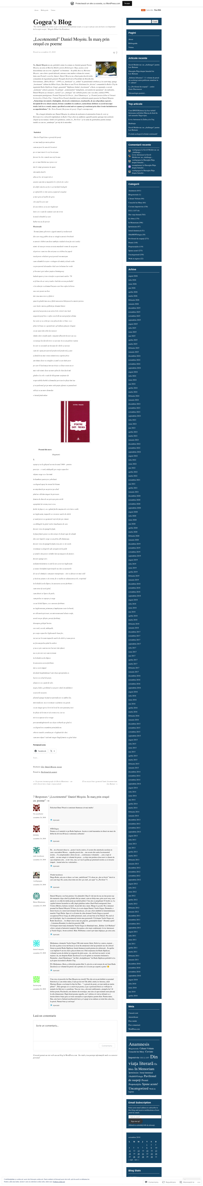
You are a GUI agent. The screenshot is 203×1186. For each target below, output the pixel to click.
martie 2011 (132, 951)
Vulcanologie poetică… (137, 93)
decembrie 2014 (134, 771)
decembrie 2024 (134, 356)
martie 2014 (132, 807)
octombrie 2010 (134, 971)
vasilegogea (37, 881)
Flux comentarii (134, 1025)
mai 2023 (131, 428)
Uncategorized (133, 254)
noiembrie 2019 (134, 548)
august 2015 (133, 739)
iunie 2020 (132, 520)
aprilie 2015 (133, 755)
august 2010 (133, 979)
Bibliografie (44, 10)
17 (156, 1150)
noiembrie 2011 (134, 919)
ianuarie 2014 (133, 815)
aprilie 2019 (133, 572)
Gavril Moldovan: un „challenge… (142, 155)
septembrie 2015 (134, 735)
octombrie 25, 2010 (39, 906)
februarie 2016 (133, 715)
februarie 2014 (133, 811)
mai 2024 (131, 384)
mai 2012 (131, 895)
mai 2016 (131, 703)
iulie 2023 (132, 420)
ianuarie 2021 (133, 492)
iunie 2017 (132, 651)
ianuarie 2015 (133, 767)
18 (130, 1153)
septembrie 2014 (134, 783)
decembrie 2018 (134, 584)
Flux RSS (157, 10)
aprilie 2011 (133, 947)
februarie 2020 (133, 536)
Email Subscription (139, 1102)
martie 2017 (132, 663)
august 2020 (133, 512)
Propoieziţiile (133, 246)
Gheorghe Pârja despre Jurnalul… (143, 161)
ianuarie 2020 (133, 540)
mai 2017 (131, 655)
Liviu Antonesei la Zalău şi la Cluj (141, 119)
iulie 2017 (132, 647)
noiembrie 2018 (134, 588)
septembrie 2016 (134, 687)
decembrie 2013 (134, 819)
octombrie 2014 (134, 779)
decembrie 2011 (134, 915)
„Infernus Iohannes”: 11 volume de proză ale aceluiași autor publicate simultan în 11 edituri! (143, 80)
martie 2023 (132, 436)
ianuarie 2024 (133, 400)
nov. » (137, 1159)
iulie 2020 (132, 516)
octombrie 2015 (134, 731)
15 (147, 1150)
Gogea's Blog (52, 22)
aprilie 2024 (133, 388)
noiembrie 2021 (134, 480)
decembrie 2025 (134, 308)
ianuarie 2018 (133, 628)
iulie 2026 (132, 280)
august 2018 (133, 600)
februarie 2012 (133, 907)
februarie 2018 (133, 624)
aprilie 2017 (133, 659)
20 (139, 1153)
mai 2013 (131, 847)
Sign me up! (135, 1121)
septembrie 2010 (134, 975)
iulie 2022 (132, 460)
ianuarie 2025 (133, 352)
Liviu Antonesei (138, 154)
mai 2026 (131, 288)
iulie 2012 (132, 887)
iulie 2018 (132, 604)
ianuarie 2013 (133, 863)
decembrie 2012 (134, 867)
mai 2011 (131, 943)
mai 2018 (131, 612)
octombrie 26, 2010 (39, 989)
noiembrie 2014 (134, 775)
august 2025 (133, 324)
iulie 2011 (132, 935)
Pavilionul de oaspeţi (49, 772)
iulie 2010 (132, 983)
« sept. (130, 1159)
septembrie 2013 (134, 831)
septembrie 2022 (134, 452)
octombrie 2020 (134, 504)
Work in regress (134, 258)
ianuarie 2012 (133, 911)
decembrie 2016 (134, 675)
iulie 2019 (132, 564)
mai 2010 (131, 991)
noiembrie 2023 (134, 408)
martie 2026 (132, 296)
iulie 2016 (132, 695)
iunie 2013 (132, 843)
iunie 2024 (132, 380)
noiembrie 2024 (134, 360)
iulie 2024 (132, 376)
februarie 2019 (133, 576)
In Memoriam (133, 222)
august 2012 (133, 883)
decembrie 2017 (134, 632)
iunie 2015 (132, 747)
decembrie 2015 (134, 723)
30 (152, 1157)
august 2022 (133, 456)
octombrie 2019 (134, 552)
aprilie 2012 (133, 899)
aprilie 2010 (133, 995)
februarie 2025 (133, 348)
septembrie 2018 (134, 596)
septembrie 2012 (134, 879)
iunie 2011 (132, 939)
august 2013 (133, 835)
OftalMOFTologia (135, 234)
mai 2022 (131, 468)
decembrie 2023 (134, 404)
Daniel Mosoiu (50, 766)
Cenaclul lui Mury (135, 202)
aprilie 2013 (133, 851)
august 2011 (133, 931)
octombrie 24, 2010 (39, 817)
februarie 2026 (133, 300)
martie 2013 (132, 855)
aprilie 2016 (133, 707)
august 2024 (133, 372)
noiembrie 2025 (134, 312)
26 (134, 1157)
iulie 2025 (132, 328)
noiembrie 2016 (134, 679)
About (36, 10)
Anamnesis (132, 190)
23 (152, 1153)
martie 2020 (132, 532)
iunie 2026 (132, 284)
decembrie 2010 (134, 963)
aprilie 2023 (133, 432)
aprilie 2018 (133, 616)
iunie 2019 (132, 568)
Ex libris (131, 218)
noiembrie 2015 (134, 727)
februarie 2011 (133, 955)
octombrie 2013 (134, 827)
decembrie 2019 (134, 544)
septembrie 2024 (134, 368)
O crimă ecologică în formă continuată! (142, 134)
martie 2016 (132, 711)
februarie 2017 (133, 667)
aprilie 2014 (133, 803)
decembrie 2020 (134, 496)
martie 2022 (132, 476)
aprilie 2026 (133, 292)
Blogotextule (133, 194)
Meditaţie (132, 123)
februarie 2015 (133, 763)
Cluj (42, 766)
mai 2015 (131, 751)
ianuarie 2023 (133, 440)
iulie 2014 (132, 791)
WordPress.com (134, 1029)
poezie (59, 766)
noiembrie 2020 (134, 500)
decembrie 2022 (134, 444)
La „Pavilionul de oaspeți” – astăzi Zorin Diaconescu (141, 87)
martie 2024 (132, 392)
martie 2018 (132, 620)
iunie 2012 (132, 891)
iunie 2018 (132, 608)
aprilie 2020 (133, 528)
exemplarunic (137, 165)
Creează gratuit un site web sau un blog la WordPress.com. (55, 1055)
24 (156, 1153)
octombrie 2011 (134, 923)
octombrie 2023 (134, 412)
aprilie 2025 (133, 340)
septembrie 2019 (134, 556)
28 (143, 1157)
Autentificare (133, 1017)
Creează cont (133, 1013)
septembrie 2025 (134, 320)
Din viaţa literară (134, 214)
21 (143, 1153)
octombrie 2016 (134, 683)
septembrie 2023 (134, 416)
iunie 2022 (132, 464)
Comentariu (107, 1046)
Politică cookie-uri (59, 1181)
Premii (130, 242)
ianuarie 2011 (133, 959)
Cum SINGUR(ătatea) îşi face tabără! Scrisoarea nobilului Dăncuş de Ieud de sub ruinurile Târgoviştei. (143, 113)
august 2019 (133, 560)
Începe (127, 3)
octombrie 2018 (134, 592)
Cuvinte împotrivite (135, 206)
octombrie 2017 (134, 639)
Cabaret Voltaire (134, 198)
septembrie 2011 (134, 927)
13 (139, 1150)
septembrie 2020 (134, 508)
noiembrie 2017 (134, 636)
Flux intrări (132, 1021)
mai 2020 (131, 524)
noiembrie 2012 (134, 871)
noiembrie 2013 (134, 823)
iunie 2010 (132, 987)
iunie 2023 (132, 424)
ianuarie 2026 (133, 304)
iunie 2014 (132, 795)
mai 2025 (131, 336)
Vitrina (53, 10)
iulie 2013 (132, 839)
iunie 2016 (132, 699)
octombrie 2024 (134, 364)
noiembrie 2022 (134, 448)
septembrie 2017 (134, 643)
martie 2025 (132, 344)
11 (130, 1150)
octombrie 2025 (134, 316)
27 (139, 1157)
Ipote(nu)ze (132, 226)
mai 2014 (131, 799)
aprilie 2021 (133, 488)
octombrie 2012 (134, 875)
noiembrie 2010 (134, 967)
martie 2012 (132, 903)
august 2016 (133, 691)
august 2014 (133, 787)
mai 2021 (131, 484)
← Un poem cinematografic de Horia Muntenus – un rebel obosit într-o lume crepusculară (52, 782)
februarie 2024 (133, 396)
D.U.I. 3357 (132, 210)
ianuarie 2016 (133, 719)
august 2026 (133, 276)
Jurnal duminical (134, 230)
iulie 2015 (132, 743)
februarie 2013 (133, 859)
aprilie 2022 (133, 472)
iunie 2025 (132, 332)
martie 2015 (132, 759)
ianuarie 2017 (133, 671)
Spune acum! (133, 250)
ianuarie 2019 (133, 580)
